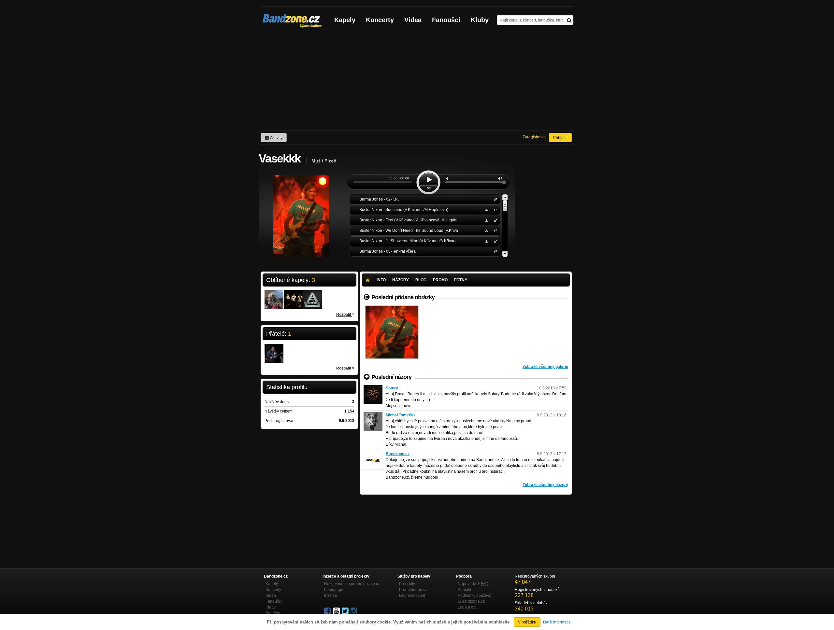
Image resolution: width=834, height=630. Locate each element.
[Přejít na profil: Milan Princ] (274, 295)
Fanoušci (446, 19)
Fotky (460, 280)
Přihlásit (560, 137)
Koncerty (380, 19)
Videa (413, 19)
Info (381, 280)
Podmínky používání (476, 595)
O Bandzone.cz (471, 601)
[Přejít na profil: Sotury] (373, 388)
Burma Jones (494, 199)
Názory (400, 280)
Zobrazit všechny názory (545, 485)
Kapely (344, 19)
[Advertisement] (417, 81)
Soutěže (273, 613)
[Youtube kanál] (337, 611)
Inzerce (330, 595)
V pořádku (527, 622)
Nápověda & (473, 583)
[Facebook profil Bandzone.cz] (328, 611)
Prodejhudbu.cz (413, 589)
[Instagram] (354, 611)
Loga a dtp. (468, 607)
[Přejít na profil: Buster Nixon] (293, 295)
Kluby (480, 19)
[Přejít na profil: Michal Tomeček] (373, 415)
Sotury (392, 388)
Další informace (557, 622)
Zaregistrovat (534, 137)
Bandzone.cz (398, 454)
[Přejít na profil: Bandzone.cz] (373, 454)
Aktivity (275, 137)
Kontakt (464, 589)
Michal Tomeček (401, 415)
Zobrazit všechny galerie (545, 366)
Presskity (407, 583)
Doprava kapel (412, 595)
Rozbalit (345, 314)
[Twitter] (346, 611)
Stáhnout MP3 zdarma (485, 209)
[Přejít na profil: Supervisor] (312, 295)
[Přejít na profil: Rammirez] (274, 349)
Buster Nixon (494, 209)
